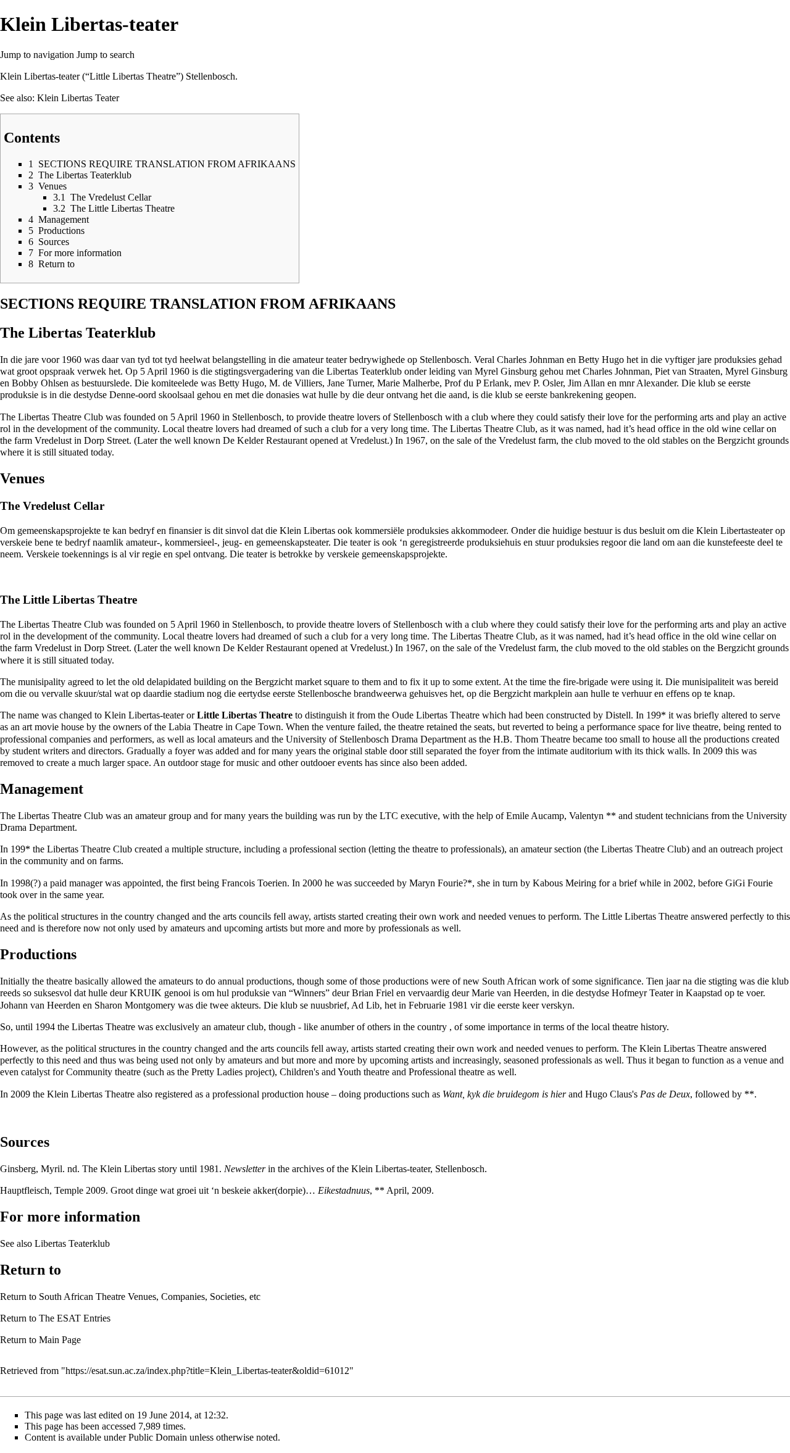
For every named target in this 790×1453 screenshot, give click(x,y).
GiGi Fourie (749, 883)
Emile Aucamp (535, 815)
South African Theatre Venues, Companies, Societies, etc (149, 1296)
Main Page (60, 1339)
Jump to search (106, 54)
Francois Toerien (254, 883)
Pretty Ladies (217, 1072)
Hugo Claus (608, 1094)
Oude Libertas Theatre (436, 715)
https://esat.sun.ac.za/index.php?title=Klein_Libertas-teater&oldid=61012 (207, 1370)
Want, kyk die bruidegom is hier (504, 1094)
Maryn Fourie (436, 883)
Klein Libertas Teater (78, 98)
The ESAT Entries (74, 1318)
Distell (618, 715)
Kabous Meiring (564, 883)
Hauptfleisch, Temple (41, 1190)
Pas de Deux (665, 1094)
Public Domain (157, 1437)
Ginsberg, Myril (31, 1169)
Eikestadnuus (344, 1190)
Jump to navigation (37, 54)
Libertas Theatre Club (60, 815)
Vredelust (53, 440)
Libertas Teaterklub (92, 333)
